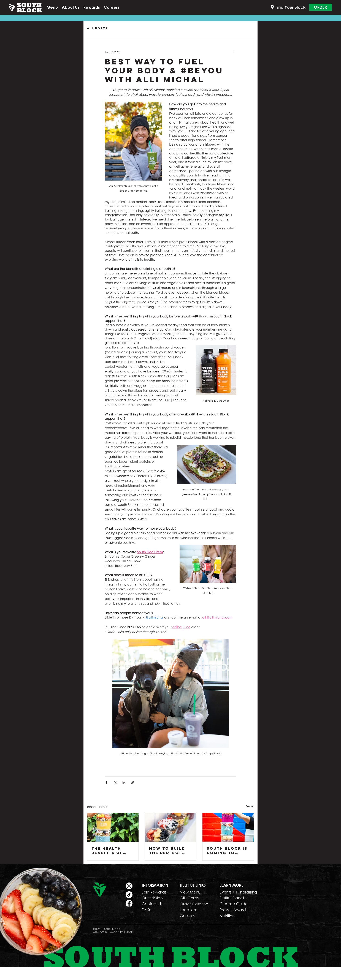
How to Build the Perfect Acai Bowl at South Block (167, 850)
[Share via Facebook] (106, 782)
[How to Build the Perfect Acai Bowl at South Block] (170, 827)
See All (250, 806)
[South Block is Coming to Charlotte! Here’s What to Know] (228, 827)
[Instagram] (129, 885)
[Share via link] (132, 782)
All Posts (97, 28)
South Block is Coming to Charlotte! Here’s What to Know (227, 850)
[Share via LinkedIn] (124, 782)
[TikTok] (129, 894)
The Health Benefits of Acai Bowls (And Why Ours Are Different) (111, 850)
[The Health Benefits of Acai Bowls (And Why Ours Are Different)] (113, 827)
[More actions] (234, 52)
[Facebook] (129, 903)
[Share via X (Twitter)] (115, 782)
